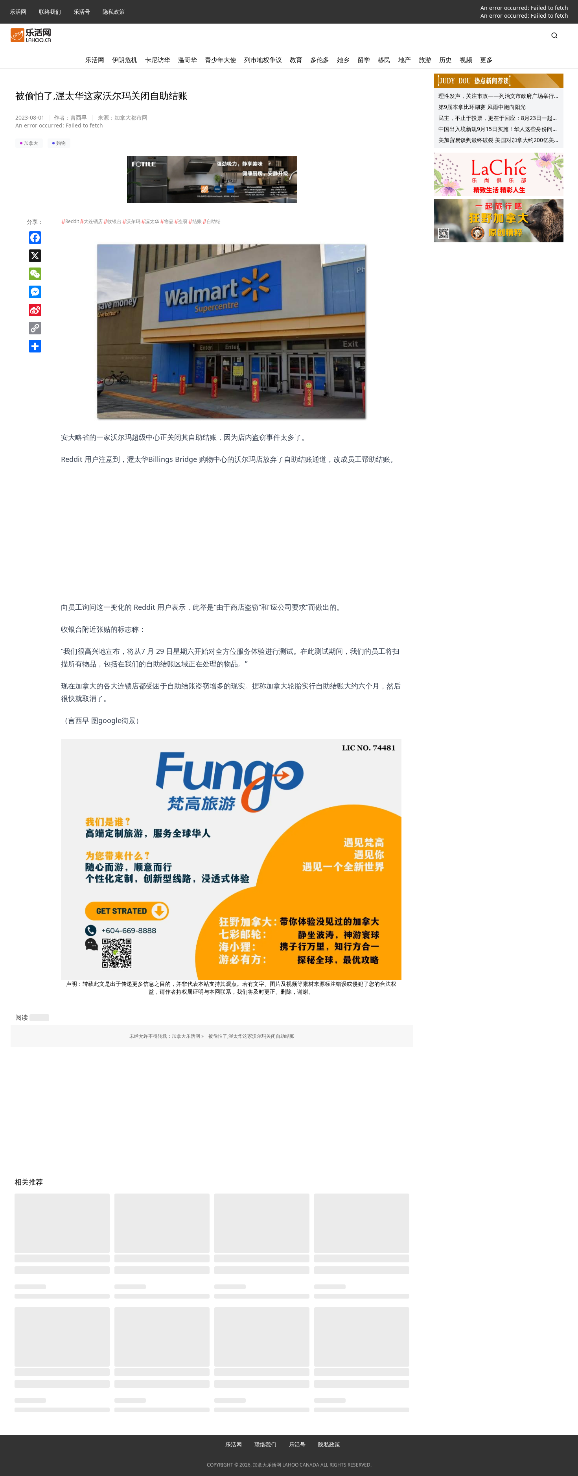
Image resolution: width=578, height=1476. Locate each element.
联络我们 (50, 11)
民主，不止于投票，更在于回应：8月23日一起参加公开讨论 (498, 119)
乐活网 (18, 11)
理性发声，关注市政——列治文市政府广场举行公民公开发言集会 (496, 96)
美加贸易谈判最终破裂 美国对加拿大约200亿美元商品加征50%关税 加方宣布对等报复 (496, 141)
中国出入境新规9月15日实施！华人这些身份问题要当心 (498, 130)
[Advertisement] (231, 520)
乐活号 (82, 11)
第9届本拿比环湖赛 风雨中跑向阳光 (482, 107)
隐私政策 (114, 11)
